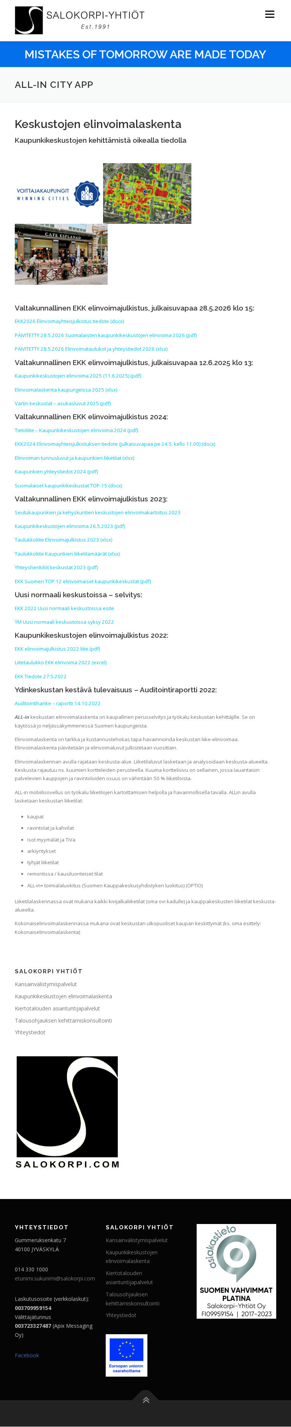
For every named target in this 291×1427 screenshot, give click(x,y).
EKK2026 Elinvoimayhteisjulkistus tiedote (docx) (69, 321)
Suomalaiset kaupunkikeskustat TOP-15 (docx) (68, 485)
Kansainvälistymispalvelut (46, 984)
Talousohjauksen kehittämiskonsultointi (63, 1020)
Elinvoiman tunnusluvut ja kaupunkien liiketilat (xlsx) (74, 457)
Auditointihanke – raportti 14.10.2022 (58, 703)
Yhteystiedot (30, 1032)
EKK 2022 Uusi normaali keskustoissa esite (64, 608)
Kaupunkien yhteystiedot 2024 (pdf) (56, 471)
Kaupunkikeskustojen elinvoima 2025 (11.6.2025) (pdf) (78, 375)
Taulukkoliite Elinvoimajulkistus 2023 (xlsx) (63, 539)
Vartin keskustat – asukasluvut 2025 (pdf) (63, 403)
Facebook (27, 1355)
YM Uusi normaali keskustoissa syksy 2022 (64, 621)
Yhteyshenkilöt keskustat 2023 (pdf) (56, 567)
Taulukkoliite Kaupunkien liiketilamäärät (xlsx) (67, 553)
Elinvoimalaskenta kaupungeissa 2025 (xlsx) (66, 389)
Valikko (269, 14)
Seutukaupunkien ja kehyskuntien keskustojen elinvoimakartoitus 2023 (98, 512)
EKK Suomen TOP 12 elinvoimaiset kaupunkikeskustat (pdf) (83, 581)
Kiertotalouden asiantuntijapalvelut (57, 1008)
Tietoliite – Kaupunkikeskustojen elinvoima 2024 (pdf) (76, 430)
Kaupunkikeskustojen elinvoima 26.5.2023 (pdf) (70, 526)
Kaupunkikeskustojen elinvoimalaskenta (63, 996)
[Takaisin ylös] (145, 1400)
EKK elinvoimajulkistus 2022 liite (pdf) (57, 648)
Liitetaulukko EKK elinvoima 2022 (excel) (60, 662)
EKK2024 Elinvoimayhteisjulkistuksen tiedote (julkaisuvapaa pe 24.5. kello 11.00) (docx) (115, 443)
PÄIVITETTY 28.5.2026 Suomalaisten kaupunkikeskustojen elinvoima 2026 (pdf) (106, 335)
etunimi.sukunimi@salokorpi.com (55, 1278)
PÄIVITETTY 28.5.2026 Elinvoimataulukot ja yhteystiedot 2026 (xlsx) (91, 348)
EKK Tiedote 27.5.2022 (41, 676)
